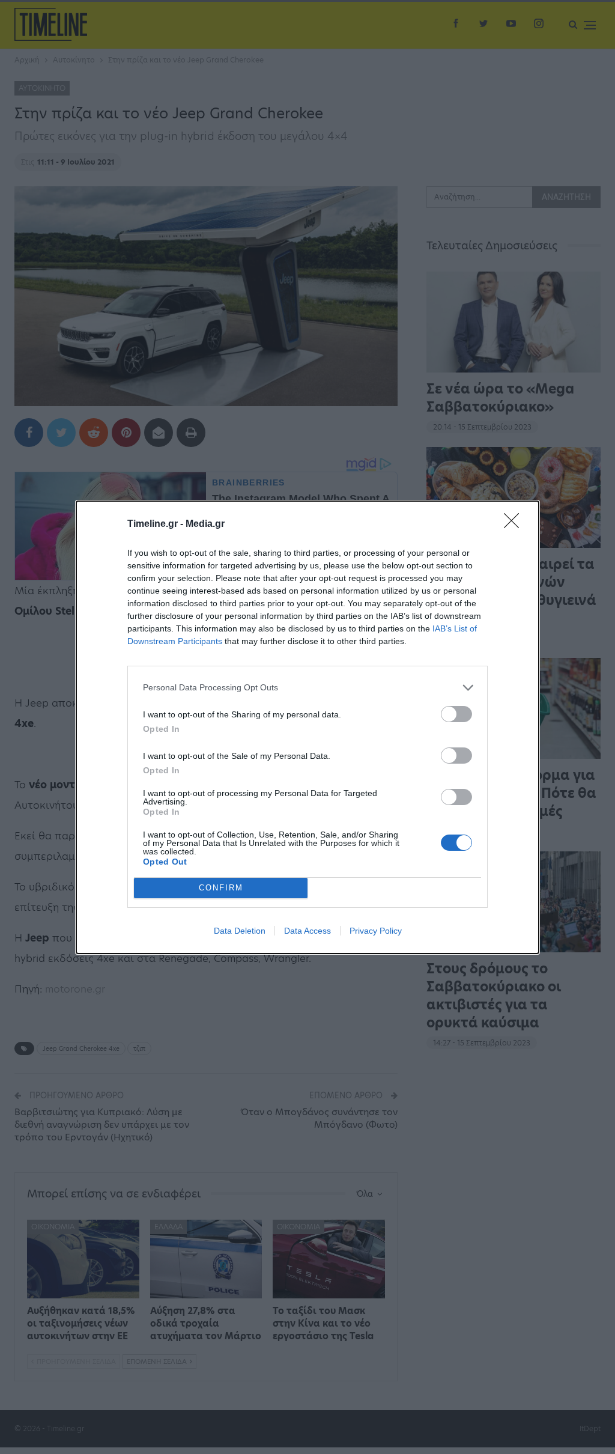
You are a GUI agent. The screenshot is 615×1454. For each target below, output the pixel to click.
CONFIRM (221, 887)
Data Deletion (239, 930)
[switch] (456, 714)
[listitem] (307, 687)
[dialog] (307, 727)
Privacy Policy (376, 930)
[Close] (515, 524)
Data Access (307, 930)
